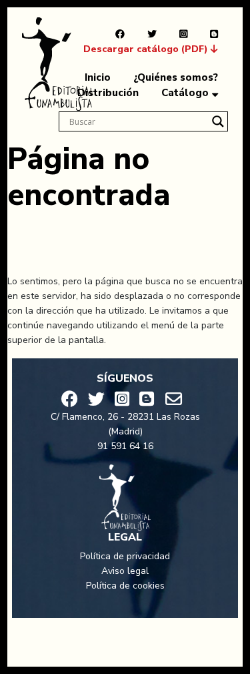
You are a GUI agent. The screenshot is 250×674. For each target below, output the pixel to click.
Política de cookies (125, 585)
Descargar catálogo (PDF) (147, 49)
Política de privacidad (125, 556)
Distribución (108, 92)
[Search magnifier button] (218, 121)
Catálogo (185, 92)
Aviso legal (125, 571)
